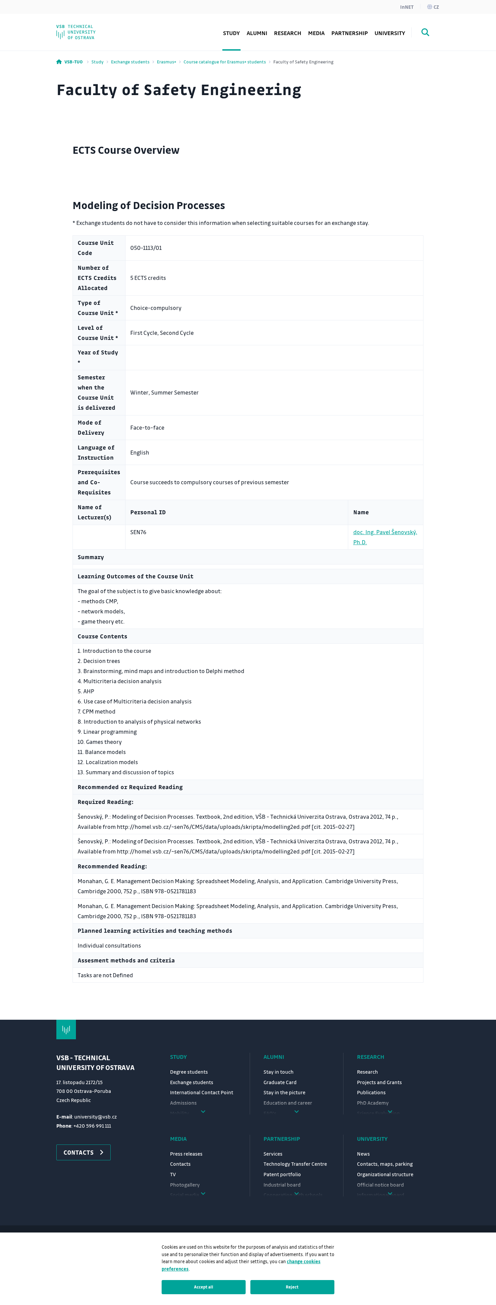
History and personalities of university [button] (106, 23)
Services (273, 1153)
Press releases (186, 1153)
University (372, 1138)
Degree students (189, 1071)
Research (287, 32)
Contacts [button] (78, 1152)
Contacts (180, 1163)
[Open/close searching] (425, 33)
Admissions (183, 1102)
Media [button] (316, 32)
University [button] (390, 32)
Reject (292, 1286)
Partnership (282, 1138)
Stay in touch (279, 1071)
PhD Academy (87, 28)
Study (97, 61)
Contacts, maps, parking (385, 1163)
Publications (371, 1092)
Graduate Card (280, 1082)
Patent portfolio (282, 1174)
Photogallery (185, 1184)
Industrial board (282, 1184)
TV (173, 1174)
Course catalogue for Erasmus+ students (225, 61)
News (363, 1153)
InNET (407, 7)
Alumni (257, 32)
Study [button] (231, 32)
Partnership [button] (349, 32)
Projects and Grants (379, 1082)
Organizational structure (385, 1174)
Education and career (288, 1102)
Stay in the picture (284, 1092)
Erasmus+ (166, 61)
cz (436, 7)
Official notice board (380, 1184)
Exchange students (130, 61)
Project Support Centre (100, 28)
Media (178, 1138)
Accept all (203, 1286)
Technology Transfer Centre (295, 1163)
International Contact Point (201, 1092)
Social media (86, 28)
